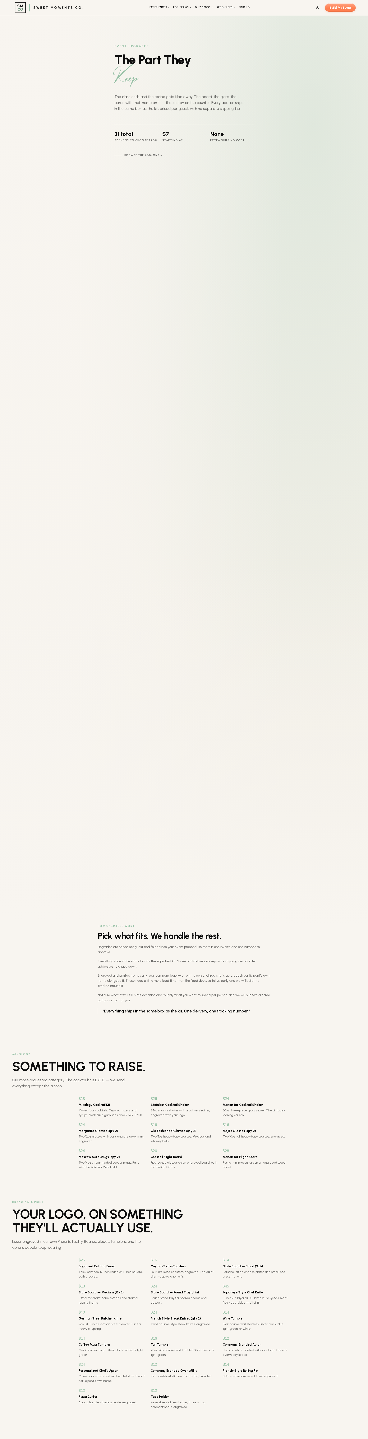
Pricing (244, 7)
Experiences (160, 7)
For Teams (182, 7)
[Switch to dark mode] (317, 7)
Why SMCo (204, 7)
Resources (226, 7)
